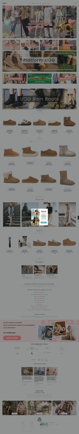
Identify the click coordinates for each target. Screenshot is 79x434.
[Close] (47, 209)
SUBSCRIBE (43, 222)
